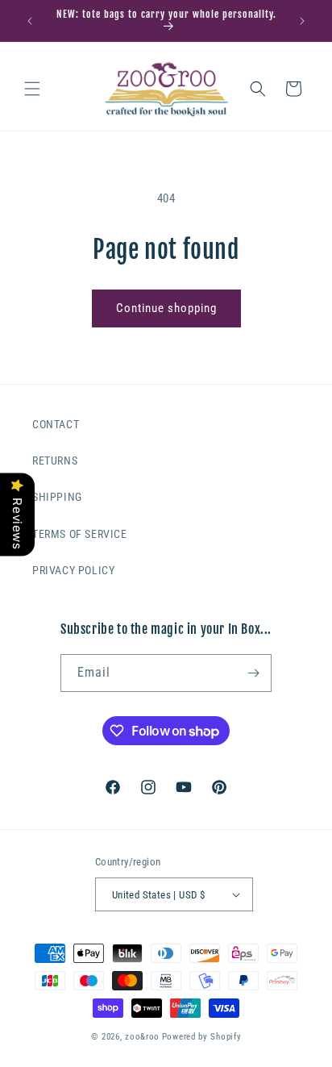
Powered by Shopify (202, 1037)
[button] (32, 88)
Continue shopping (166, 308)
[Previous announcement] (30, 21)
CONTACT (55, 424)
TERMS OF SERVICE (79, 533)
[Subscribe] (253, 673)
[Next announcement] (302, 21)
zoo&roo (142, 1037)
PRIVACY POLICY (73, 570)
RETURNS (54, 460)
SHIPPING (57, 496)
